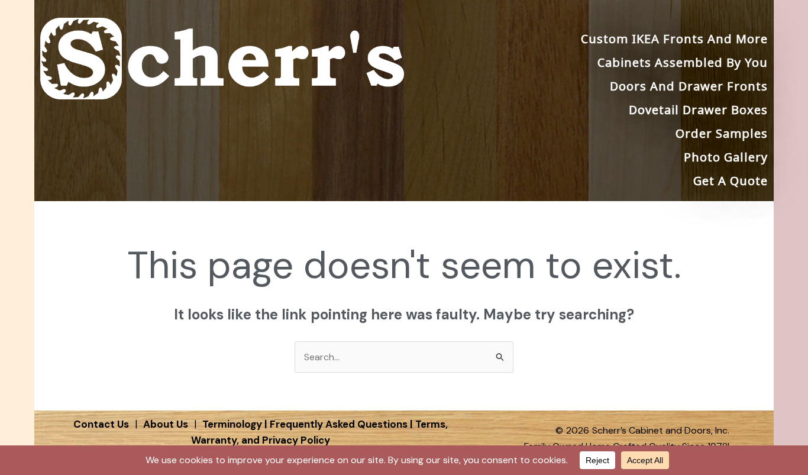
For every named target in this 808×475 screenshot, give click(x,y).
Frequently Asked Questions (339, 424)
